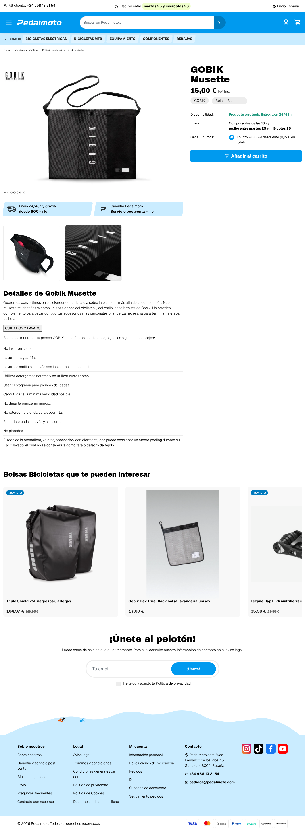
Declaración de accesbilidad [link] (96, 801)
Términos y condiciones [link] (92, 763)
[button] (287, 6)
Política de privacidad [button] (173, 683)
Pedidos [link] (135, 771)
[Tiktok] (258, 749)
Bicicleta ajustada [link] (31, 776)
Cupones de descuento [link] (147, 788)
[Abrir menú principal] (8, 22)
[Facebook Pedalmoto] (271, 749)
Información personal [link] (146, 755)
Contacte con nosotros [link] (35, 801)
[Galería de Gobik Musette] (93, 129)
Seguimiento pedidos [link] (146, 796)
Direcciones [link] (138, 779)
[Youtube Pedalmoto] (283, 749)
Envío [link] (21, 785)
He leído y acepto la (157, 683)
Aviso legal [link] (81, 755)
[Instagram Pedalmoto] (246, 749)
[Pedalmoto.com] (39, 22)
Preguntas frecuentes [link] (34, 793)
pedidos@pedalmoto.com (212, 782)
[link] (286, 22)
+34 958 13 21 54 (204, 773)
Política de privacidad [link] (90, 785)
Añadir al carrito (249, 156)
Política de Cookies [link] (88, 793)
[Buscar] (220, 22)
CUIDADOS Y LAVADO (23, 328)
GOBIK (199, 100)
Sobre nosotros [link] (29, 755)
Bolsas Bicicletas (229, 100)
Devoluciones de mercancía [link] (151, 763)
